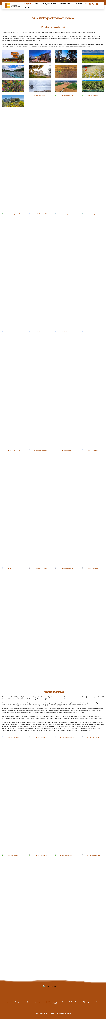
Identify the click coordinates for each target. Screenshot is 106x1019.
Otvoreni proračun (7, 1002)
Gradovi (64, 1002)
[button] (86, 4)
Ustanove (78, 1002)
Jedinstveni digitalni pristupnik (36, 1002)
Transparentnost (20, 1002)
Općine (71, 1002)
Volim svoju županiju (54, 1002)
